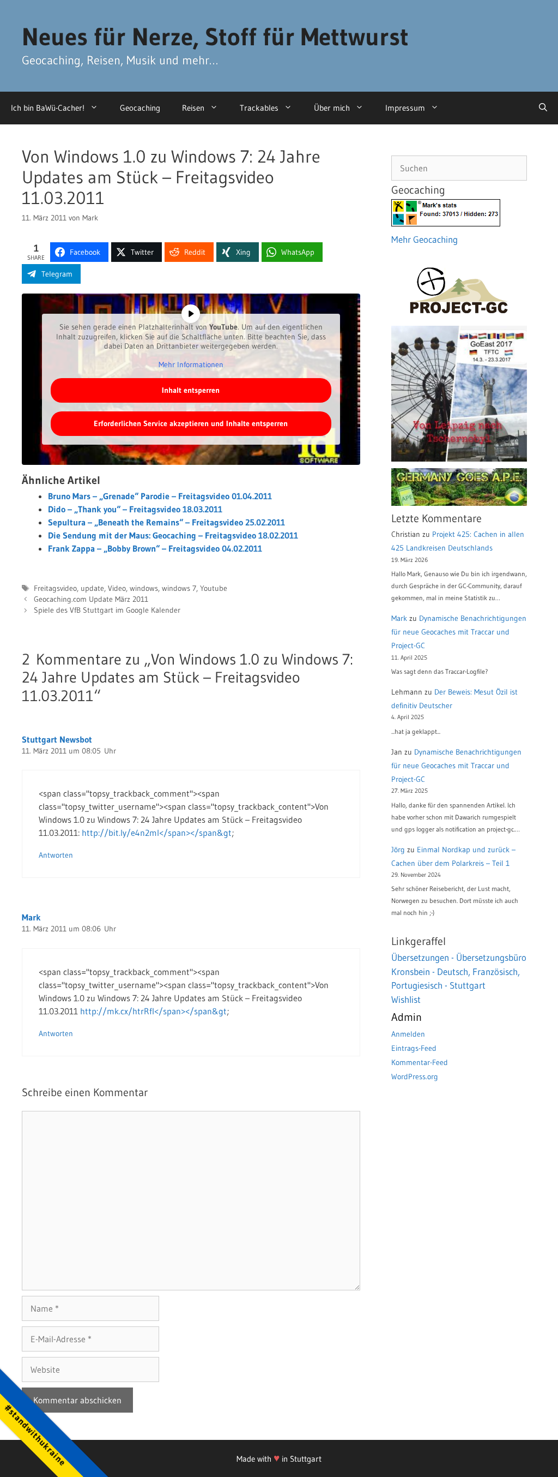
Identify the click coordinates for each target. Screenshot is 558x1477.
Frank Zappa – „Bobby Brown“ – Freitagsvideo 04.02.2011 (155, 548)
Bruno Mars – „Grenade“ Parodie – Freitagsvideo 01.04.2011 (160, 496)
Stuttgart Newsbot (57, 739)
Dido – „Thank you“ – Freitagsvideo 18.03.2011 (135, 509)
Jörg (398, 849)
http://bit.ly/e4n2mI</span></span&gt (157, 832)
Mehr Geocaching (424, 239)
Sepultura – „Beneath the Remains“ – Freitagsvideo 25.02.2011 (166, 522)
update (92, 588)
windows (144, 588)
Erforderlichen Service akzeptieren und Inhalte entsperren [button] (191, 423)
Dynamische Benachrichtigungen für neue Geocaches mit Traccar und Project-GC (458, 631)
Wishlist (406, 999)
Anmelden (408, 1034)
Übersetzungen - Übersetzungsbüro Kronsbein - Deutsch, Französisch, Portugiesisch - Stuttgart (458, 971)
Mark (31, 917)
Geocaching (140, 108)
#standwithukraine (35, 1435)
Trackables (259, 108)
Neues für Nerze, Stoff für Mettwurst (215, 36)
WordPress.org (414, 1076)
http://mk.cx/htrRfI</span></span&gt (153, 1011)
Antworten (56, 855)
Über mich (332, 108)
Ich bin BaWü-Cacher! (47, 108)
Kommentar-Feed (419, 1062)
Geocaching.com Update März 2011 (91, 599)
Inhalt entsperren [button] (191, 390)
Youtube (213, 588)
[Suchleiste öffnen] (543, 108)
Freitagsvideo (55, 588)
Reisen (193, 108)
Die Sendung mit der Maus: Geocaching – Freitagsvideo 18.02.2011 (173, 535)
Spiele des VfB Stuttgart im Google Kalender (107, 610)
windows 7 (179, 588)
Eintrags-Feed (413, 1048)
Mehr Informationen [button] (191, 364)
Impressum (405, 108)
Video (117, 588)
